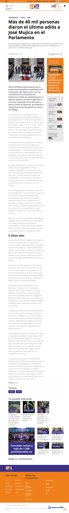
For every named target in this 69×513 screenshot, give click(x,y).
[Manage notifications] (65, 509)
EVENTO (21, 439)
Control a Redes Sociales (30, 410)
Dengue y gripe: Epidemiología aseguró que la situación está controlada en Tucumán (53, 137)
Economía (53, 1)
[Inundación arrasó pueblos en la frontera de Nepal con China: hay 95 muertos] (14, 413)
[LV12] (9, 470)
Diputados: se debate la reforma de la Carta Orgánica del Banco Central (57, 453)
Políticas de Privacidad (22, 505)
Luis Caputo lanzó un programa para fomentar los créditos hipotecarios (43, 453)
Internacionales (20, 489)
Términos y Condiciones (10, 505)
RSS (47, 493)
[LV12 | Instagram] (61, 2)
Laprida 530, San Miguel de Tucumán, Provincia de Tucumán (25, 508)
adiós (19, 392)
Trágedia (41, 410)
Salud (17, 492)
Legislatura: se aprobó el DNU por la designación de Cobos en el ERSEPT (53, 115)
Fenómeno (12, 410)
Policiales (45, 1)
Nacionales (37, 1)
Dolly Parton (29, 490)
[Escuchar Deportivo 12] (65, 6)
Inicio (6, 480)
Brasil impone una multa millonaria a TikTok (28, 418)
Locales (30, 1)
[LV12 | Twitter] (58, 2)
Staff (47, 484)
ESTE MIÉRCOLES (56, 446)
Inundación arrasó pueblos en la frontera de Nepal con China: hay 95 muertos (55, 82)
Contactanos (49, 480)
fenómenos (29, 499)
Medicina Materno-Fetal (28, 495)
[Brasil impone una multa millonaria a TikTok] (29, 413)
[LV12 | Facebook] (56, 2)
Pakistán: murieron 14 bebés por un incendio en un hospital (43, 419)
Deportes (18, 483)
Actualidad (8, 486)
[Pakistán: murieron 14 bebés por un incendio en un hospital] (43, 413)
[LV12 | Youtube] (60, 468)
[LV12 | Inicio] (62, 475)
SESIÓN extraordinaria (42, 431)
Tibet (27, 483)
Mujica (12, 392)
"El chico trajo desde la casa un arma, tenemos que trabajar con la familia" (53, 108)
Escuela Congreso (57, 432)
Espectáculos (19, 486)
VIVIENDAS (41, 446)
